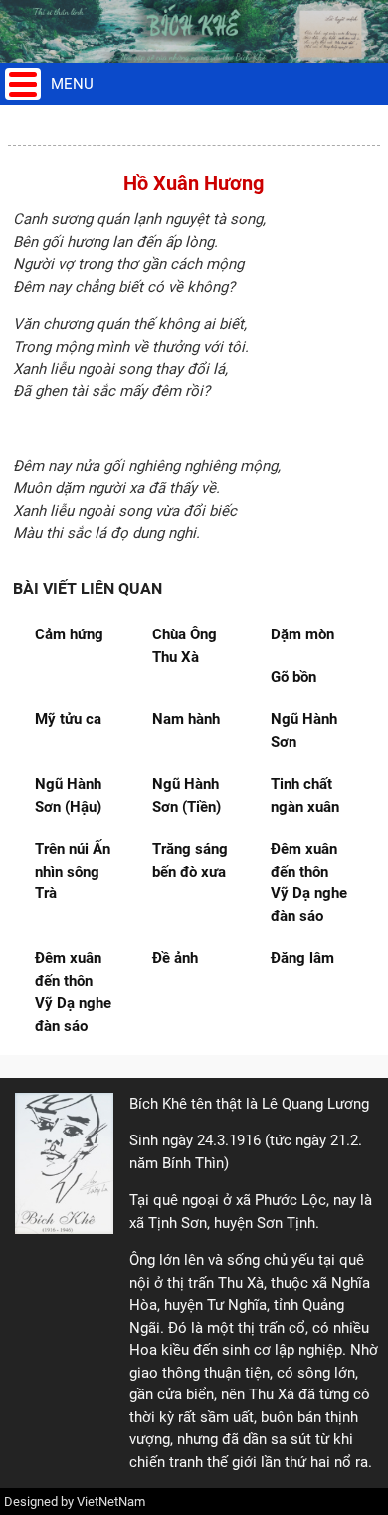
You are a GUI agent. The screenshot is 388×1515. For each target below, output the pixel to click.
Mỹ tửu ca (68, 719)
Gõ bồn (293, 677)
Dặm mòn (302, 634)
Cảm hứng (69, 634)
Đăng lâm (302, 958)
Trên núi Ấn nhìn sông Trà (72, 871)
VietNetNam (111, 1501)
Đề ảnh (175, 958)
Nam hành (186, 719)
